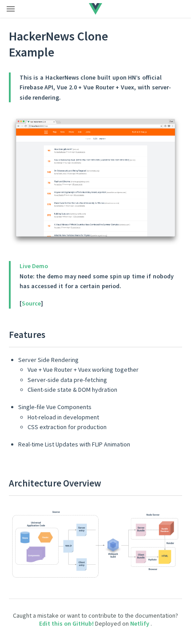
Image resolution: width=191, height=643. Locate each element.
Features (27, 335)
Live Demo (34, 266)
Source (31, 303)
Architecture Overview (55, 483)
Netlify (140, 623)
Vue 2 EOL (123, 8)
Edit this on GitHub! (67, 623)
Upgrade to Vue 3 (78, 8)
